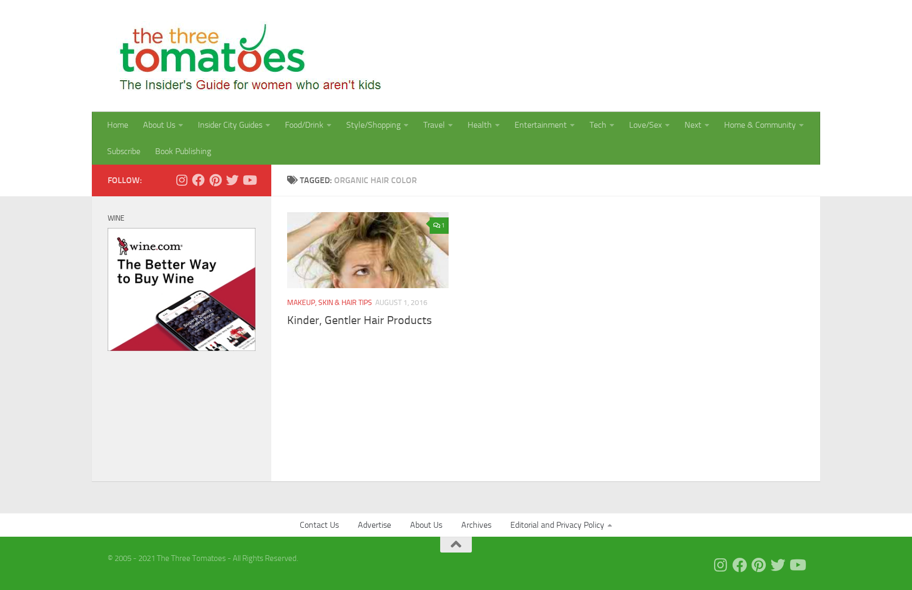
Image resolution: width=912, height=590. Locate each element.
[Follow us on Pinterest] (215, 180)
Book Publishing (183, 151)
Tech (598, 125)
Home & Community (760, 125)
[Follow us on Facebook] (198, 180)
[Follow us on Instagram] (181, 180)
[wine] (181, 348)
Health (480, 125)
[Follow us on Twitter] (232, 180)
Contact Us (319, 525)
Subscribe (123, 151)
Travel (434, 125)
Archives (476, 525)
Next (693, 125)
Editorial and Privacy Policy (557, 525)
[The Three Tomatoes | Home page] (246, 56)
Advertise (374, 525)
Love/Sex (645, 125)
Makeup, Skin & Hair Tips (329, 302)
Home (117, 125)
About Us (159, 125)
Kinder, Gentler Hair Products (359, 320)
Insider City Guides (230, 125)
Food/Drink (304, 125)
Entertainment (541, 125)
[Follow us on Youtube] (249, 180)
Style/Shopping (373, 125)
